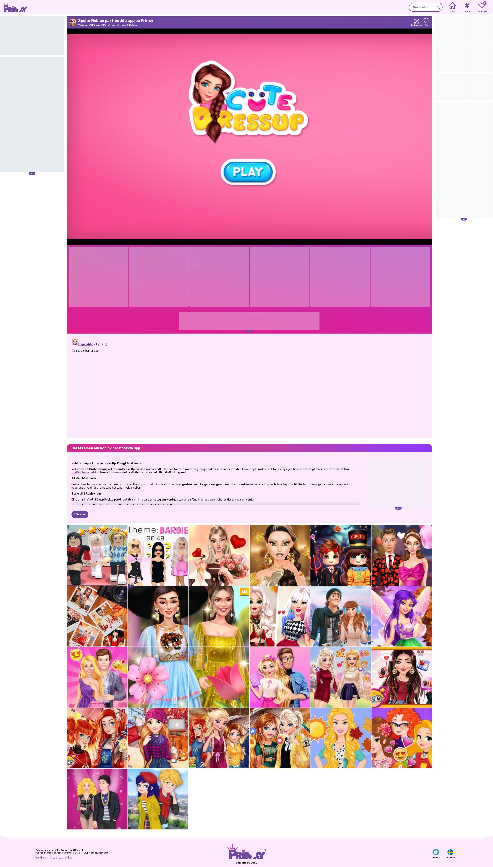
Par (105, 25)
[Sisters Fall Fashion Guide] (280, 738)
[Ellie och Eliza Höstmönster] (340, 677)
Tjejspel (83, 25)
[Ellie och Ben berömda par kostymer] (97, 799)
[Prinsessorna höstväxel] (219, 738)
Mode (123, 25)
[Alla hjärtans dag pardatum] (401, 555)
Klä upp (95, 25)
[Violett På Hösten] (401, 616)
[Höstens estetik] (97, 616)
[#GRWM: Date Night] (219, 555)
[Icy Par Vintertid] (340, 616)
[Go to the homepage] (13, 7)
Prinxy (39, 850)
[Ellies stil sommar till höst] (340, 738)
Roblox (133, 25)
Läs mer (80, 514)
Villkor (68, 857)
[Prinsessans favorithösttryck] (97, 738)
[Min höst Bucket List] (158, 738)
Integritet (56, 857)
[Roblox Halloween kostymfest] (340, 555)
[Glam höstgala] (280, 555)
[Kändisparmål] (401, 677)
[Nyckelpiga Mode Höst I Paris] (158, 799)
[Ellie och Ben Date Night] (97, 677)
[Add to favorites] (426, 22)
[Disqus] (249, 385)
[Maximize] (417, 22)
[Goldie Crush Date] (280, 677)
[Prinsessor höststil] (401, 738)
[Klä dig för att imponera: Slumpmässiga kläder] (97, 555)
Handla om (42, 857)
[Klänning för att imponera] (158, 555)
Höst (114, 25)
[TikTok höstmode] (280, 616)
